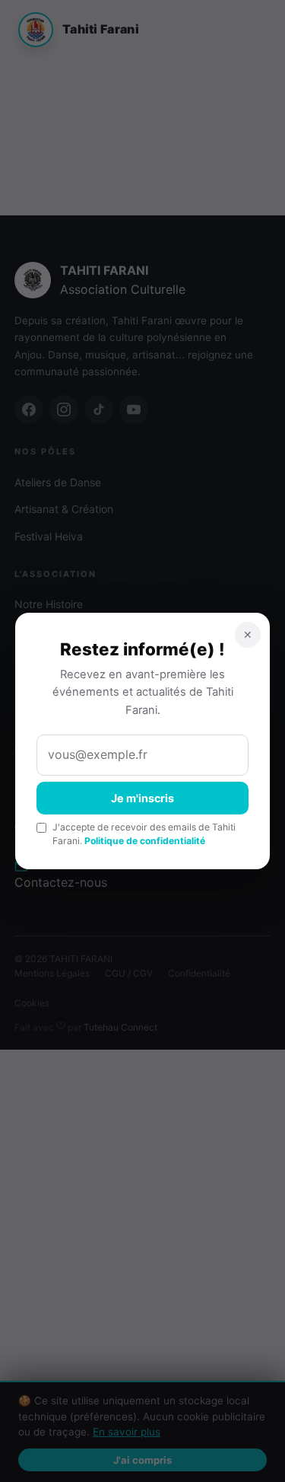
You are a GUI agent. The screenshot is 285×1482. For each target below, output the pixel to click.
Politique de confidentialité (144, 840)
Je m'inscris (142, 798)
